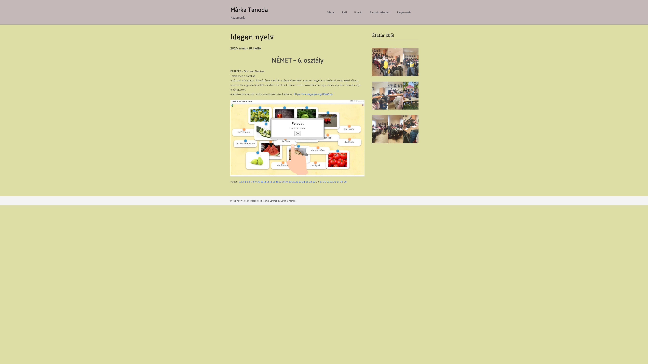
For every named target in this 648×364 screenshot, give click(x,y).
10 (258, 181)
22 (296, 181)
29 (321, 181)
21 (293, 181)
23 (300, 181)
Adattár (331, 12)
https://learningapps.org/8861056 (313, 94)
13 (267, 181)
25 (307, 181)
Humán (358, 12)
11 (262, 181)
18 (283, 181)
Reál (344, 12)
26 (310, 181)
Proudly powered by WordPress (245, 201)
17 (280, 181)
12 (264, 181)
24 (303, 181)
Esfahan (273, 201)
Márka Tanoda (249, 9)
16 (277, 181)
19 (286, 181)
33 (334, 181)
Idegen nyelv (404, 12)
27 (314, 181)
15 (274, 181)
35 (341, 181)
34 (338, 181)
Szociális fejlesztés (380, 12)
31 (328, 181)
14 (270, 181)
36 (345, 181)
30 (324, 181)
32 (331, 181)
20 (290, 181)
